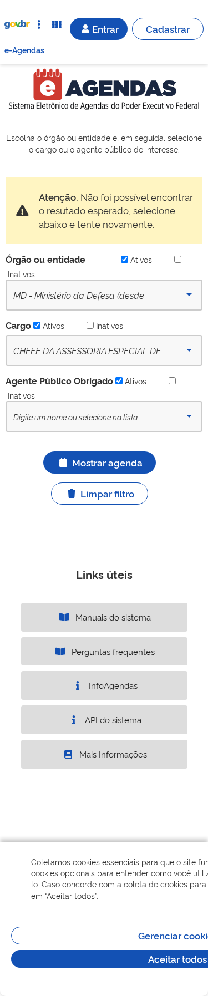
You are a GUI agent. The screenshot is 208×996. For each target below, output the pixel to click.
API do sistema (112, 719)
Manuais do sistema (112, 617)
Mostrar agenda (107, 462)
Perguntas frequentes (112, 651)
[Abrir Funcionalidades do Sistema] (56, 24)
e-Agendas (24, 49)
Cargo (18, 325)
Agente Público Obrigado (59, 380)
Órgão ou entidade (45, 259)
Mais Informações (112, 754)
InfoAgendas (112, 685)
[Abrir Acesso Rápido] (39, 24)
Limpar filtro (107, 493)
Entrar (105, 28)
